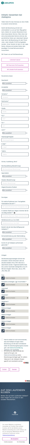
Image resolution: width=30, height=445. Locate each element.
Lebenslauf (4, 288)
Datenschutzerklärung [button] (9, 435)
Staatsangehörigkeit (7, 136)
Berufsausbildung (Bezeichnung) (11, 166)
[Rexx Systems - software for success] (27, 381)
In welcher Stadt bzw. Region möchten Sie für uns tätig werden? (14, 211)
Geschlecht (4, 80)
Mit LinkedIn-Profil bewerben (15, 69)
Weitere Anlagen (6, 308)
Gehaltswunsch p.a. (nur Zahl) (10, 220)
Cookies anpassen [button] (8, 441)
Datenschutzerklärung (16, 348)
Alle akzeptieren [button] (14, 438)
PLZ (3, 115)
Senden (14, 369)
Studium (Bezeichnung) (8, 180)
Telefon (3, 151)
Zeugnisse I (4, 295)
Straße (3, 108)
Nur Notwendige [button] (21, 441)
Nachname (5, 101)
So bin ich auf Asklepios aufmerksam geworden (12, 244)
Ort (2, 122)
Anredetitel (4, 87)
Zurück (4, 369)
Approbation (5, 173)
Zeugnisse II (4, 301)
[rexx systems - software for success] (26, 362)
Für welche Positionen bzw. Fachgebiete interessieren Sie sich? (13, 202)
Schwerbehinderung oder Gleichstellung (13, 236)
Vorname (4, 94)
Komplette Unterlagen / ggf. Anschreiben (14, 281)
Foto (2, 275)
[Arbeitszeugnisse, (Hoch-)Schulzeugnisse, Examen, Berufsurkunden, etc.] (28, 297)
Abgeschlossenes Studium (9, 187)
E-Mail (3, 144)
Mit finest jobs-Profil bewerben (15, 65)
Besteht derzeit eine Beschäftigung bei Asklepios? (12, 228)
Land (3, 130)
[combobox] (15, 83)
